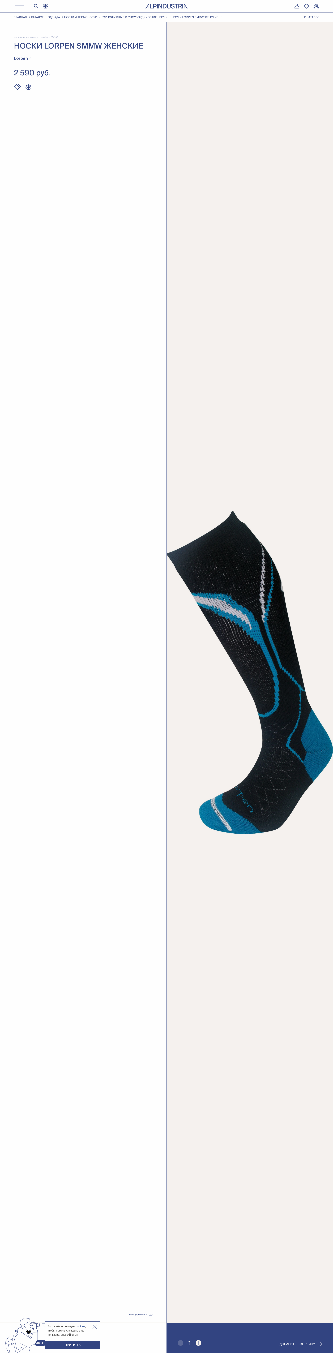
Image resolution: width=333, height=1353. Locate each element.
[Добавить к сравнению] (28, 87)
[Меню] (19, 6)
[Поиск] (36, 6)
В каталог (311, 17)
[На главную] (166, 6)
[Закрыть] (94, 1327)
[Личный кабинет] (296, 6)
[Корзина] (316, 6)
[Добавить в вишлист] (17, 87)
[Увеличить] (198, 1343)
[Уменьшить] (180, 1343)
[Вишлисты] (306, 6)
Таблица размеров (138, 1314)
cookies (80, 1326)
